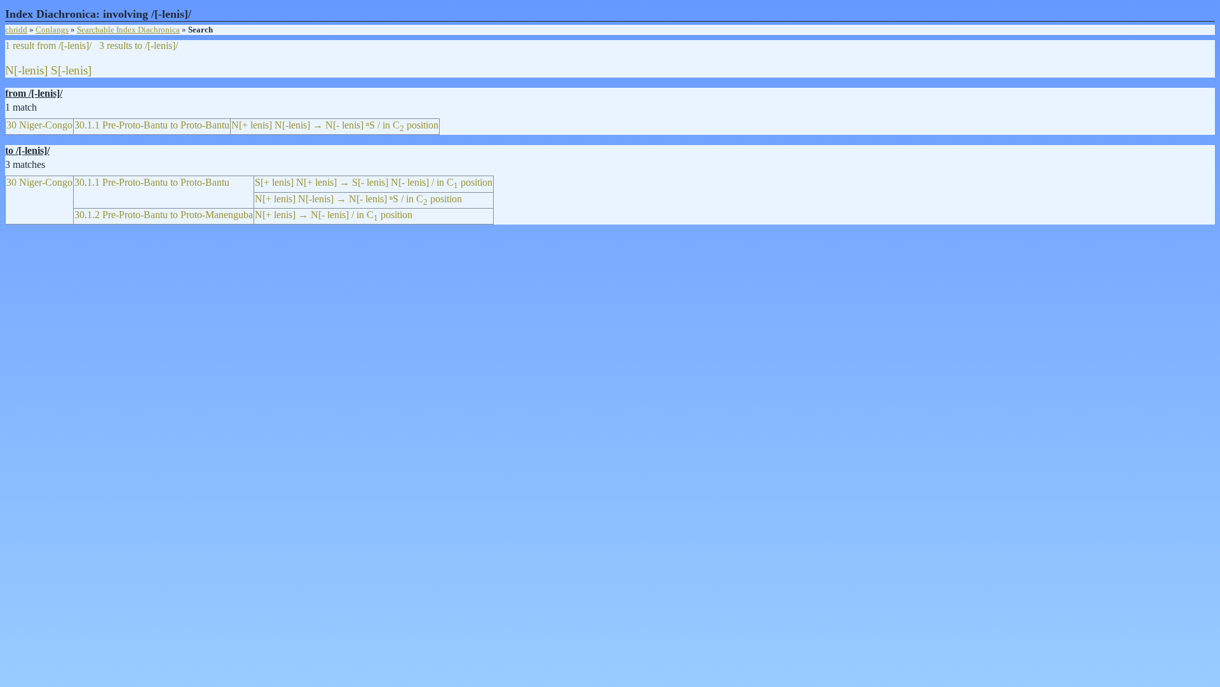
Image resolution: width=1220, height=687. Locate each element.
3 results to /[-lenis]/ (138, 45)
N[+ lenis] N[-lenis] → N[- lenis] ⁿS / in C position (334, 125)
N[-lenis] (26, 70)
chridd (16, 29)
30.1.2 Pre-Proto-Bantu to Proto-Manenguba (163, 214)
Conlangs (52, 29)
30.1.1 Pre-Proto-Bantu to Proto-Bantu (151, 125)
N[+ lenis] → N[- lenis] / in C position (333, 214)
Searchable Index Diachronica (128, 29)
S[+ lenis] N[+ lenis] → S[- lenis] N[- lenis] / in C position (373, 182)
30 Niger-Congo (39, 125)
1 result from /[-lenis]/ (48, 45)
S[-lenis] (71, 70)
